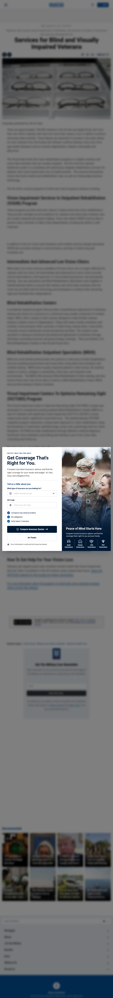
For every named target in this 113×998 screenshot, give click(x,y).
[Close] (104, 451)
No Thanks (32, 538)
